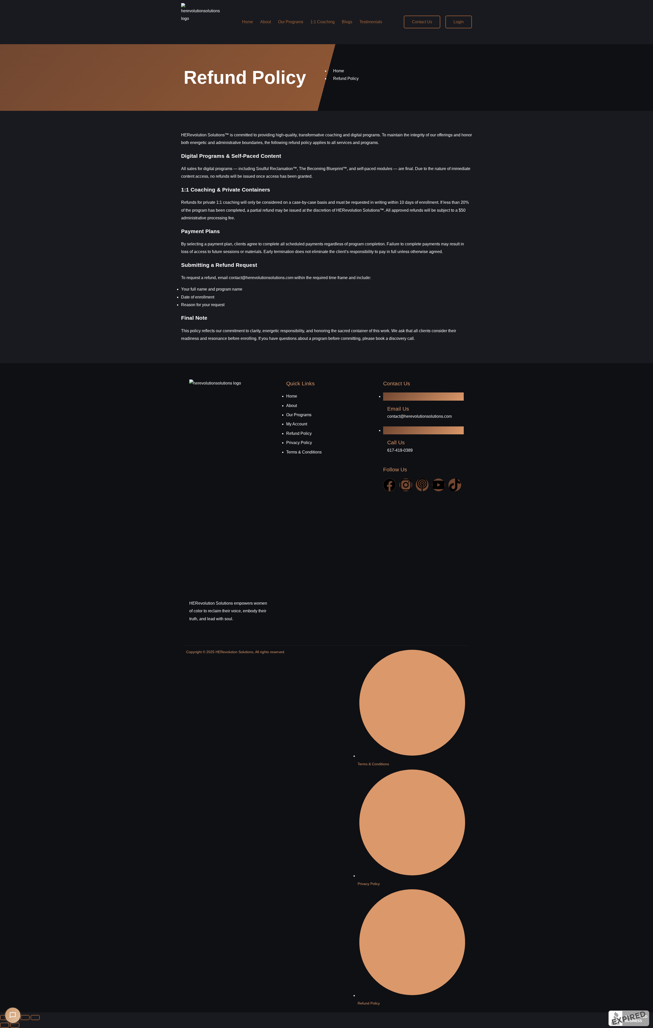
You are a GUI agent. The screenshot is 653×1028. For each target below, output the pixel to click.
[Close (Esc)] (35, 1017)
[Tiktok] (454, 485)
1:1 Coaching (322, 22)
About (265, 22)
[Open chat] (12, 1015)
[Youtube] (438, 485)
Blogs (347, 22)
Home (247, 22)
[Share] (25, 1017)
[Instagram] (405, 485)
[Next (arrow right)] (14, 1025)
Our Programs (290, 22)
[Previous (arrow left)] (4, 1025)
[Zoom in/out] (4, 1017)
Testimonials (370, 22)
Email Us (398, 409)
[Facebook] (389, 485)
